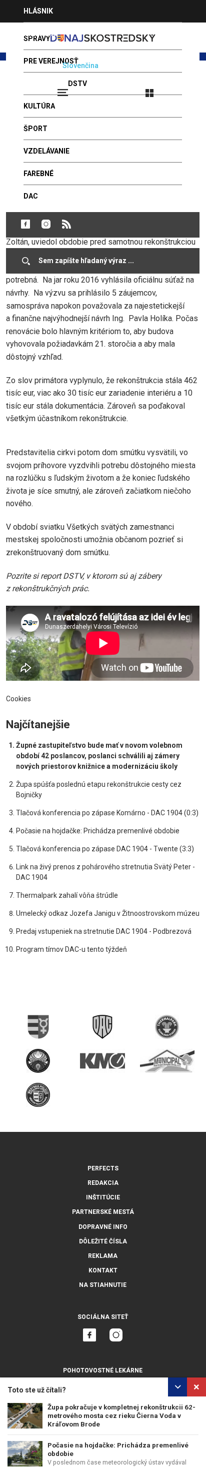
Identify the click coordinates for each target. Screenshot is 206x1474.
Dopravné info (103, 1226)
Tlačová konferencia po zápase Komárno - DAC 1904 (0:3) (107, 813)
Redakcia (103, 1182)
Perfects (103, 1168)
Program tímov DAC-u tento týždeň (71, 949)
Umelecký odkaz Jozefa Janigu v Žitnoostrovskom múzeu (108, 913)
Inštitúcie (103, 1197)
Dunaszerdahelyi (25, 224)
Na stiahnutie (102, 1284)
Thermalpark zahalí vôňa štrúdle (67, 895)
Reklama (103, 1255)
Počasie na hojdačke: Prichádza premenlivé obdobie (98, 831)
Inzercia (40, 34)
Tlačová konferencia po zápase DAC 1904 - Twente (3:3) (105, 849)
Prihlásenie (182, 89)
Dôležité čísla (103, 1241)
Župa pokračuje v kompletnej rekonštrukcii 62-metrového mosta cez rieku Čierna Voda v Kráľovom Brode (122, 1415)
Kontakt (103, 1270)
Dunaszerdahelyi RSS (66, 224)
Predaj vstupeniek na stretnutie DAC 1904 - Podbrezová (104, 931)
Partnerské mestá (103, 1211)
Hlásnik (38, 11)
